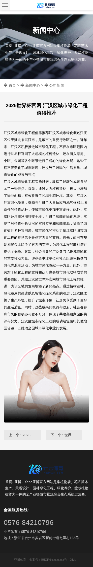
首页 (12, 85)
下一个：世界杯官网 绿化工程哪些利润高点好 (67, 435)
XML (73, 560)
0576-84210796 (29, 522)
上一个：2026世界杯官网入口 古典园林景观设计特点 (25, 435)
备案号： (35, 560)
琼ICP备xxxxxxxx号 (54, 560)
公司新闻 (56, 85)
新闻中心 (32, 85)
